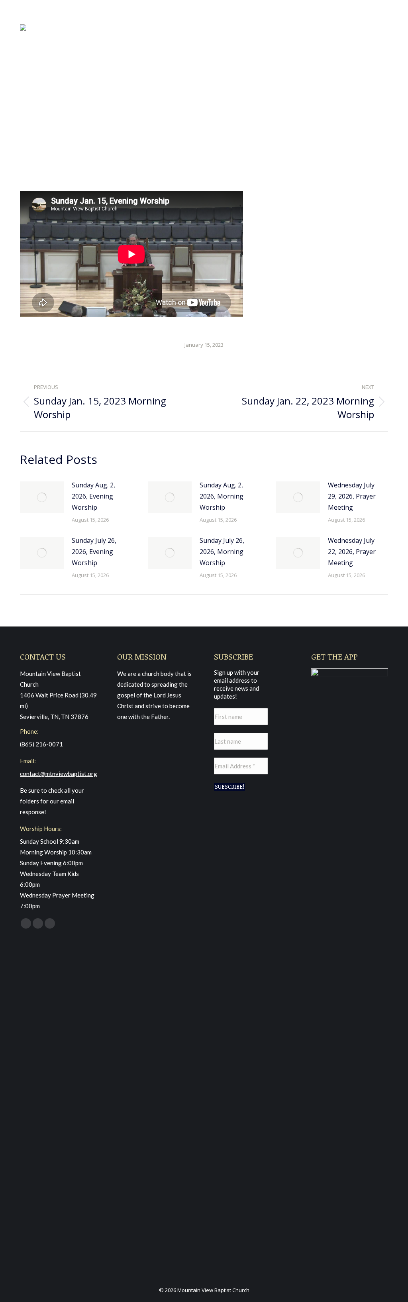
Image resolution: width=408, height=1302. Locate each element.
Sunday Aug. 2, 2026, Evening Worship (93, 496)
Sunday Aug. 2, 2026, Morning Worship (221, 496)
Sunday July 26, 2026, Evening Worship (94, 551)
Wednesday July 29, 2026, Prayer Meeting (352, 496)
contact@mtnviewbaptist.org (58, 773)
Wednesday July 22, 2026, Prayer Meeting (352, 551)
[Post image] (42, 497)
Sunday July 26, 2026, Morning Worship (222, 551)
